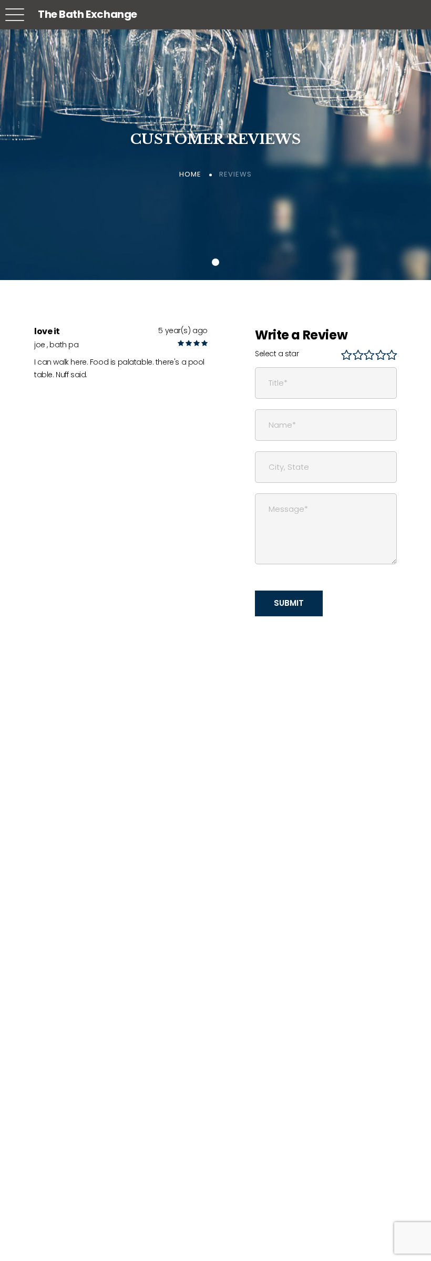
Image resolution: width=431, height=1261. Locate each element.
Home (190, 174)
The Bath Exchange (87, 14)
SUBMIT (289, 602)
